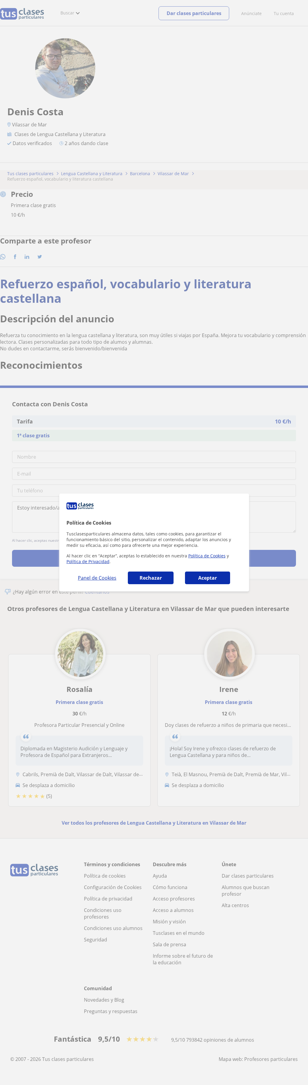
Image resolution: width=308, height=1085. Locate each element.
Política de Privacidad (87, 561)
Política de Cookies (207, 556)
